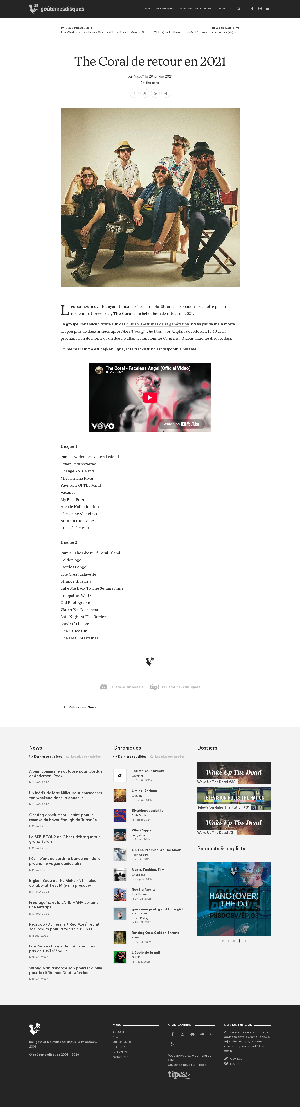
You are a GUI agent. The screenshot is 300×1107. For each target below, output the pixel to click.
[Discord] (192, 1034)
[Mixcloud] (212, 1034)
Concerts (223, 8)
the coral (152, 83)
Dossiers (185, 8)
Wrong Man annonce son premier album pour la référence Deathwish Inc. (65, 970)
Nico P (138, 76)
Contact (237, 1058)
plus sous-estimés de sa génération (157, 324)
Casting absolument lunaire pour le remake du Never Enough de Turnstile (63, 817)
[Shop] (267, 8)
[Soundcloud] (202, 1034)
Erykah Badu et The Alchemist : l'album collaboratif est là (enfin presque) (64, 883)
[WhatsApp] (155, 93)
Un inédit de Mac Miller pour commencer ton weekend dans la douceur (66, 795)
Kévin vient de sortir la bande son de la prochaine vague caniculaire (65, 861)
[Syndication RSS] (172, 1044)
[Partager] (165, 93)
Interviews (203, 8)
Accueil (119, 1031)
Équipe (235, 1064)
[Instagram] (260, 8)
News (148, 8)
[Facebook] (252, 8)
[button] (223, 940)
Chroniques (165, 8)
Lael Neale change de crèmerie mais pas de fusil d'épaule (62, 948)
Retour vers (82, 707)
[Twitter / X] (144, 93)
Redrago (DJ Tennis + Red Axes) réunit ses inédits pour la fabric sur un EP (64, 926)
